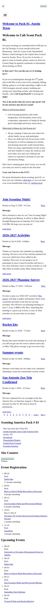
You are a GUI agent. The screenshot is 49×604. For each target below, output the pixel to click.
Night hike (8, 479)
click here (27, 180)
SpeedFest (8, 531)
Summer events (12, 352)
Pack (43, 205)
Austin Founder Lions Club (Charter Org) (20, 431)
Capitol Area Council (12, 443)
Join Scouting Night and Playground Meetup (23, 504)
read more (6, 229)
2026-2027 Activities (16, 235)
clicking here (36, 183)
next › (36, 415)
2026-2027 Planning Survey (21, 280)
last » (43, 415)
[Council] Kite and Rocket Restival (19, 601)
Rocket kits (10, 324)
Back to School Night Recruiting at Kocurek (23, 491)
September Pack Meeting (14, 592)
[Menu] (5, 15)
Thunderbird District (11, 440)
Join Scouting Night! (16, 199)
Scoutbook (7, 437)
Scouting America (10, 446)
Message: (6, 210)
